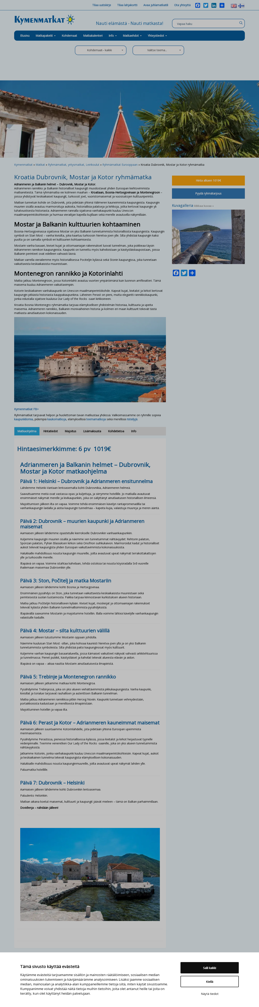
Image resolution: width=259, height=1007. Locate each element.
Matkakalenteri (93, 35)
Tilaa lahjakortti (127, 5)
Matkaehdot (131, 35)
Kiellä (209, 981)
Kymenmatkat (23, 165)
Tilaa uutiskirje (101, 5)
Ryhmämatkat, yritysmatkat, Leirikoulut (73, 165)
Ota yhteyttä (182, 5)
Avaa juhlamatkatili (155, 5)
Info (112, 35)
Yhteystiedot (156, 35)
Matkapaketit (45, 35)
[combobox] (100, 50)
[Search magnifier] (241, 23)
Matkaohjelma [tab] (26, 431)
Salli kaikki (209, 968)
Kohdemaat (69, 35)
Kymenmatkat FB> (26, 409)
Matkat (40, 165)
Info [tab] (133, 431)
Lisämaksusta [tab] (92, 431)
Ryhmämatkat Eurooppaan (120, 165)
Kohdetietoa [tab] (116, 431)
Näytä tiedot (210, 994)
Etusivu (25, 35)
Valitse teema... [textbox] (157, 50)
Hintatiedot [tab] (50, 431)
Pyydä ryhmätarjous (208, 193)
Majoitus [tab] (70, 431)
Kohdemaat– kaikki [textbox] (99, 50)
